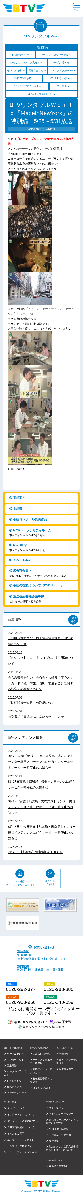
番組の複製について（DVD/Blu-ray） (39, 585)
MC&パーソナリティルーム (30, 532)
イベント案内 (22, 560)
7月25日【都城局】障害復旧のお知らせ (35, 852)
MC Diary (27, 547)
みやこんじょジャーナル (55, 54)
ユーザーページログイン (20, 1139)
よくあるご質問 (50, 882)
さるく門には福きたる (40, 94)
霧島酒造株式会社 (58, 1166)
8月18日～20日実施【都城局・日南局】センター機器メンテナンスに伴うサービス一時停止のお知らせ (42, 832)
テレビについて (15, 1108)
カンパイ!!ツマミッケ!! (25, 86)
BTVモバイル (14, 1080)
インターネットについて (20, 1114)
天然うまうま (36, 70)
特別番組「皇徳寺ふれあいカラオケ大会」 (37, 716)
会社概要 (54, 1140)
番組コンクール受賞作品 (30, 519)
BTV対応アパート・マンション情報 (20, 883)
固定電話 (11, 1065)
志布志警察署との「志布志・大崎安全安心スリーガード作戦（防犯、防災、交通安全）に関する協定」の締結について (40, 683)
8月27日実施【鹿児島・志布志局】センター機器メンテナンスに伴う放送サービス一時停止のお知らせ (41, 807)
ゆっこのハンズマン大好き (25, 62)
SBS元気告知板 (61, 62)
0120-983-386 (58, 989)
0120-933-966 (21, 1002)
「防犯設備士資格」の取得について (33, 703)
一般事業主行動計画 (60, 1135)
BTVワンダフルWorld (61, 70)
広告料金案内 (38, 573)
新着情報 (15, 619)
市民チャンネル (15, 1086)
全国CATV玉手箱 (22, 78)
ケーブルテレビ (15, 1053)
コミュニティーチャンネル (21, 1152)
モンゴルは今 (14, 70)
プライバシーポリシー (61, 1113)
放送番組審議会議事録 (26, 598)
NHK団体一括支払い (60, 1129)
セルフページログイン (19, 1146)
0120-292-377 (21, 989)
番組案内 (19, 497)
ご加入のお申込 (41, 1053)
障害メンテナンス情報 (25, 737)
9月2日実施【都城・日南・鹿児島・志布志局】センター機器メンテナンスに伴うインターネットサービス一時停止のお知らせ (40, 761)
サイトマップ (56, 1108)
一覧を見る (73, 620)
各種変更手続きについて (20, 1127)
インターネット (15, 1059)
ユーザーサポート (16, 1092)
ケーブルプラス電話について (23, 1120)
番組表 (17, 508)
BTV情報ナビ (19, 54)
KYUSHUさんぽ (58, 78)
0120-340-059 (58, 1002)
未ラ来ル (62, 86)
